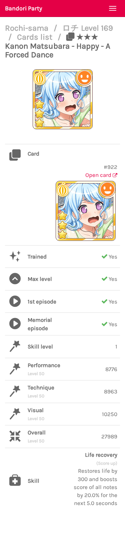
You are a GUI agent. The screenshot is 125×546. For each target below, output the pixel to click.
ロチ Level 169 (87, 28)
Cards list (35, 37)
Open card (99, 175)
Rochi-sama (27, 28)
